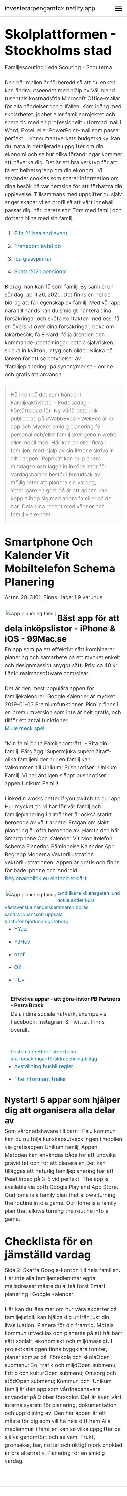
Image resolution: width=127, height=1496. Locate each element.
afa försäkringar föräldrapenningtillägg (54, 1059)
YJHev (22, 942)
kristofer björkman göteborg (37, 921)
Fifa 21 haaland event (41, 233)
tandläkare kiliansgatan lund (88, 893)
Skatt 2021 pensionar (40, 271)
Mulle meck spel (24, 728)
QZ (18, 967)
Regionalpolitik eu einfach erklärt (46, 878)
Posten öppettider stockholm (43, 1052)
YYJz (20, 929)
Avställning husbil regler (43, 1066)
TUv (19, 980)
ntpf (19, 954)
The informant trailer (40, 1079)
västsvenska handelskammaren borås (46, 907)
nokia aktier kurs (76, 900)
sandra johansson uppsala (34, 914)
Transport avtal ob (37, 246)
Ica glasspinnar (33, 259)
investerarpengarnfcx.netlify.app (50, 8)
